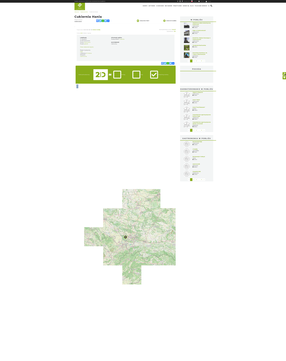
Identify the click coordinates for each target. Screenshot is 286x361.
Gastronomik (196, 164)
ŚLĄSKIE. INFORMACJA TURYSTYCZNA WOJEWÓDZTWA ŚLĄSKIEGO (89, 1)
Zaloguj (209, 1)
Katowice (196, 77)
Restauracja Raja (197, 141)
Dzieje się (186, 5)
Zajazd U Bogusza (198, 92)
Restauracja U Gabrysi (199, 156)
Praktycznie (177, 5)
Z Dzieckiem (160, 5)
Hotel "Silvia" (196, 99)
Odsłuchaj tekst (144, 20)
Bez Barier (168, 5)
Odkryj (145, 5)
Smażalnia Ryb (197, 171)
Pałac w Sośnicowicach (199, 30)
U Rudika (195, 149)
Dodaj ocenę (96, 29)
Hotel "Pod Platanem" (199, 107)
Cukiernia (122, 39)
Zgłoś (174, 29)
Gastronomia (83, 56)
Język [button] (195, 1)
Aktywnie (152, 5)
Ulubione (202, 1)
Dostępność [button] (186, 1)
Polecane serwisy (201, 5)
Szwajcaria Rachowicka (199, 45)
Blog (192, 5)
